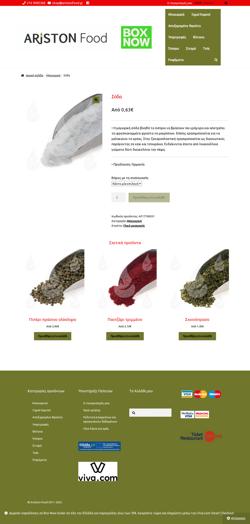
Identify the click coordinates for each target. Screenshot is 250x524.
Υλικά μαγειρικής (134, 225)
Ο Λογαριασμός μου (96, 403)
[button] (96, 100)
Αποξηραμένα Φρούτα (184, 26)
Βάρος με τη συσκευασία (130, 178)
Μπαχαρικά (176, 14)
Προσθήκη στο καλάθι (149, 197)
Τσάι (206, 48)
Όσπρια (173, 48)
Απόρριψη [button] (238, 518)
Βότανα (198, 37)
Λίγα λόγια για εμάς (96, 428)
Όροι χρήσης (91, 410)
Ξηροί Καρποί (200, 14)
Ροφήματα (176, 60)
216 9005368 (36, 3)
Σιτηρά (191, 48)
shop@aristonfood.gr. (67, 3)
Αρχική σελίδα (34, 75)
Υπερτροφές (177, 37)
